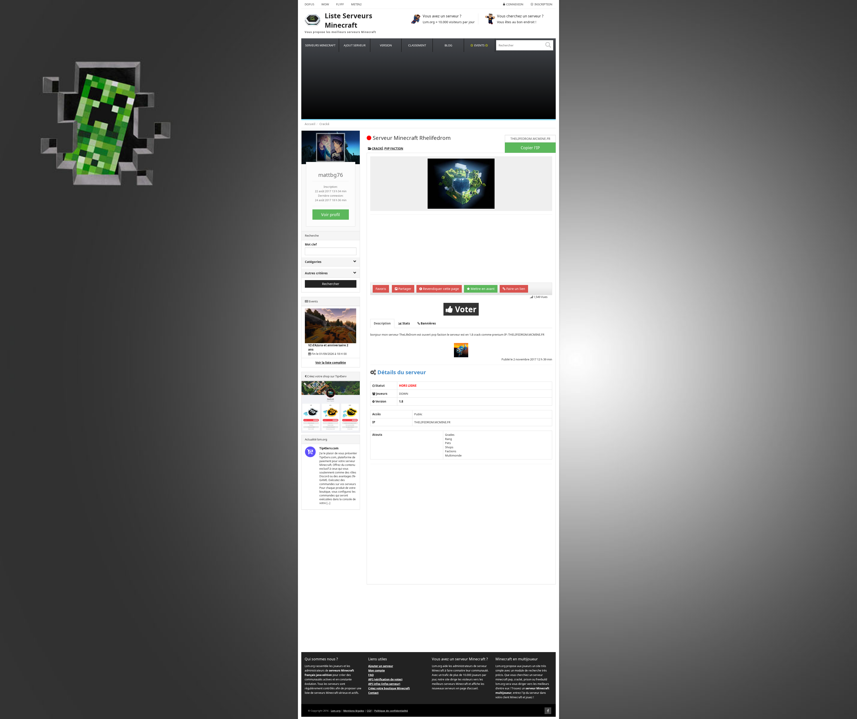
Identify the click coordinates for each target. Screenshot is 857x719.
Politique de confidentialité (391, 710)
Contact (373, 693)
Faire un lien (515, 289)
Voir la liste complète (330, 363)
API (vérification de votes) (385, 679)
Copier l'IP (530, 147)
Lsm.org (336, 710)
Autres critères (316, 273)
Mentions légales (353, 710)
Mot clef (311, 244)
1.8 (401, 401)
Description (382, 323)
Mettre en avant (482, 289)
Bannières (428, 323)
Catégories (313, 262)
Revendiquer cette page (440, 289)
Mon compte (376, 670)
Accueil (310, 124)
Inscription (543, 4)
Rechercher (330, 284)
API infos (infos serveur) (384, 684)
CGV (369, 710)
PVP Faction (393, 149)
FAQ (371, 675)
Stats (406, 323)
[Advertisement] (435, 85)
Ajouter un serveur (380, 666)
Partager (404, 289)
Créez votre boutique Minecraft (389, 688)
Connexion (514, 4)
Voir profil (330, 214)
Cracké (324, 124)
